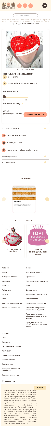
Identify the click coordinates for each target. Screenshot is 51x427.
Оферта (5, 338)
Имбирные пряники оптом (36, 294)
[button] (4, 199)
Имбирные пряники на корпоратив (11, 369)
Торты (4, 272)
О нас (28, 268)
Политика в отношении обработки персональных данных (36, 316)
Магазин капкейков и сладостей (25, 20)
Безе (4, 299)
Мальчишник (41, 22)
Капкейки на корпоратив (12, 303)
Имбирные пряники (9, 277)
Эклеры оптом (32, 290)
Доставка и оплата (33, 272)
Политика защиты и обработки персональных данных (36, 324)
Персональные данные (11, 346)
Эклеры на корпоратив (11, 308)
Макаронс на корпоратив (36, 303)
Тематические (16, 22)
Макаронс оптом (8, 360)
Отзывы (5, 333)
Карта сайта (7, 351)
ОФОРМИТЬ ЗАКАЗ (35, 114)
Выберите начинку (11, 103)
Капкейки (5, 268)
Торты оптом (7, 364)
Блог (28, 286)
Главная (5, 20)
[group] (24, 199)
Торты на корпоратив (10, 375)
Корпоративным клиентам (37, 281)
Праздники (30, 277)
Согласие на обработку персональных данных (35, 309)
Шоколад (6, 286)
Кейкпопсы (6, 290)
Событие (29, 22)
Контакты (6, 342)
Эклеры (5, 294)
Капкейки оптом (32, 299)
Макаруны (6, 281)
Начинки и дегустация (11, 355)
